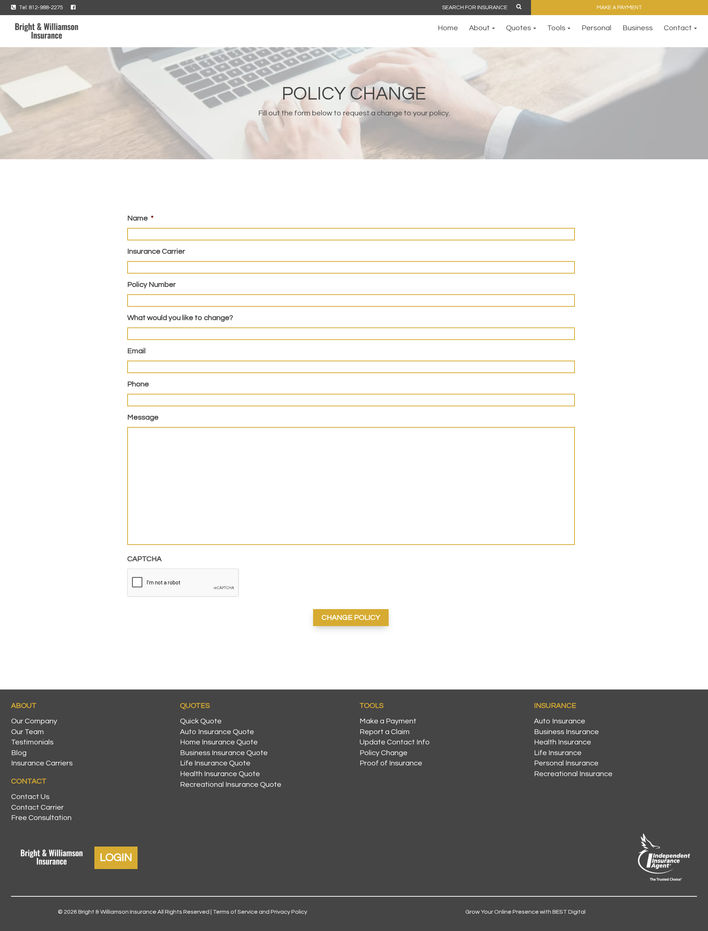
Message (143, 417)
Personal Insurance (566, 763)
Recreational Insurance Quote (230, 784)
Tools (557, 28)
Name (140, 218)
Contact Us (30, 796)
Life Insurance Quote (215, 763)
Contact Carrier (37, 807)
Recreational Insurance (573, 774)
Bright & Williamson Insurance (117, 912)
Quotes (519, 28)
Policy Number (151, 284)
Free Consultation (41, 817)
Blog (19, 753)
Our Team (27, 732)
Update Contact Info (395, 742)
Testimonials (32, 742)
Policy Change (383, 753)
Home (448, 28)
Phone (138, 384)
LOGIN (116, 857)
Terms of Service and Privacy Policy (260, 912)
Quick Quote (201, 721)
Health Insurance (562, 742)
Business (637, 28)
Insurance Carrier (156, 251)
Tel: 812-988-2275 (40, 7)
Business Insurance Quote (224, 753)
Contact (678, 28)
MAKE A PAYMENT (619, 7)
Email (136, 351)
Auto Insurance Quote (217, 732)
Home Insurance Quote (219, 742)
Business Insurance (566, 732)
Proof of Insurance (391, 763)
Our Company (34, 721)
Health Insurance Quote (220, 774)
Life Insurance (558, 753)
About (480, 28)
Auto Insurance (559, 721)
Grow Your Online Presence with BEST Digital (525, 912)
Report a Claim (385, 732)
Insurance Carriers (42, 763)
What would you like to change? (180, 318)
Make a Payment (388, 721)
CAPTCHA (144, 559)
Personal (596, 28)
